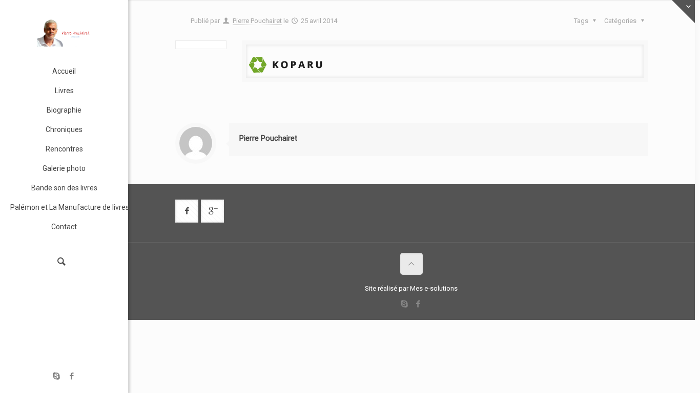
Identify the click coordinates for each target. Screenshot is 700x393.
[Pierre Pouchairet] (64, 31)
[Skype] (56, 376)
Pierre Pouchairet (257, 21)
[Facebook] (72, 376)
